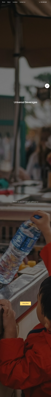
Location (15, 2)
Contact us (22, 2)
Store (3, 2)
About (8, 2)
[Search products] (47, 86)
